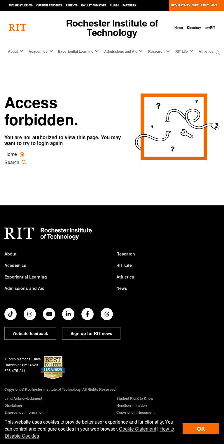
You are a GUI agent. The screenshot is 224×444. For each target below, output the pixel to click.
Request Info (180, 5)
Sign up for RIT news (91, 333)
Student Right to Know (134, 398)
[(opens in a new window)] (10, 314)
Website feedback (30, 333)
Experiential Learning (25, 277)
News (178, 27)
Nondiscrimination (131, 405)
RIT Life (124, 265)
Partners (129, 5)
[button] (218, 52)
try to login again (43, 143)
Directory (194, 27)
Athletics (206, 51)
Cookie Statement (137, 428)
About (10, 254)
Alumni (114, 5)
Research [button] (156, 51)
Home (11, 154)
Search (12, 162)
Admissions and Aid (24, 288)
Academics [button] (38, 51)
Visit (195, 5)
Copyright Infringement (135, 412)
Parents (72, 5)
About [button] (13, 51)
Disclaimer (13, 405)
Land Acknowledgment (23, 398)
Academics (15, 265)
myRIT (210, 27)
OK (201, 429)
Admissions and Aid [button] (120, 51)
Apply (205, 5)
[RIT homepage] (17, 27)
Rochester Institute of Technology (112, 27)
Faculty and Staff (93, 5)
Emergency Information (23, 412)
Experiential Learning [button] (75, 51)
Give (214, 5)
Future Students (21, 5)
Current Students (49, 5)
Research (125, 254)
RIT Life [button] (181, 51)
